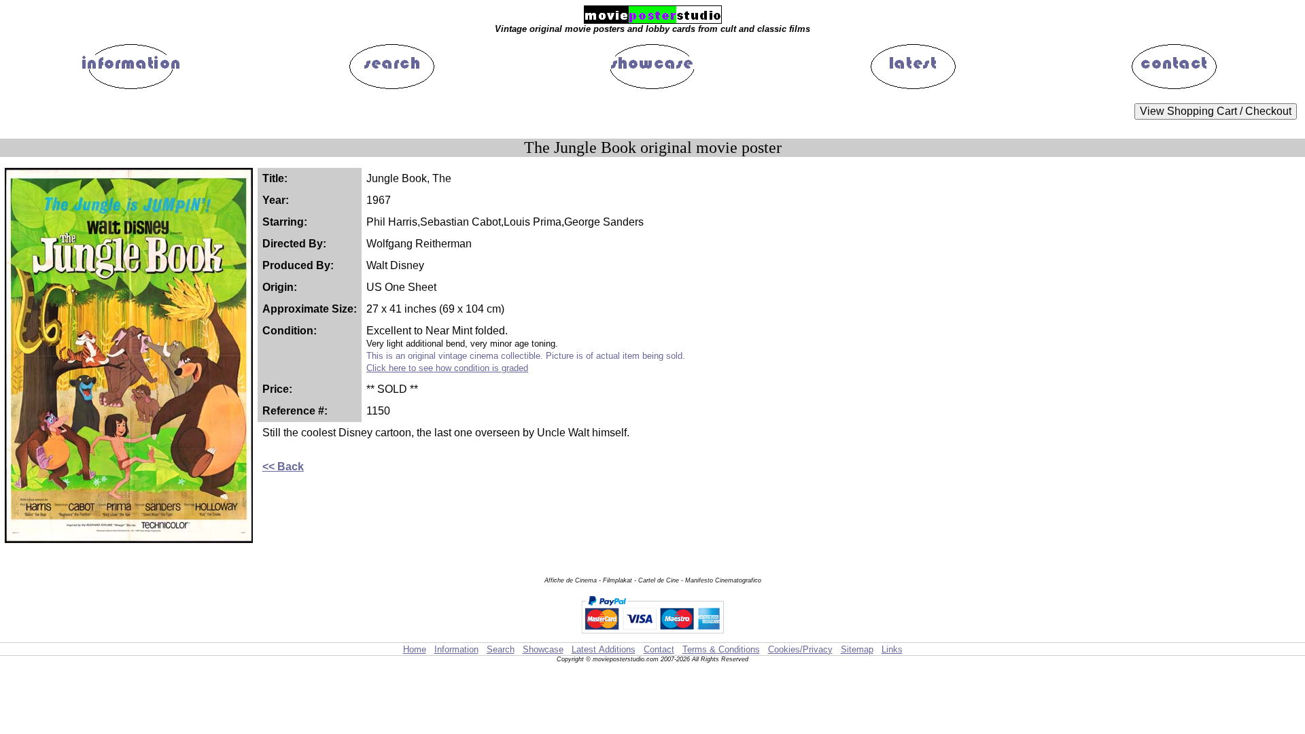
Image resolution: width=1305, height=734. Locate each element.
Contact (659, 649)
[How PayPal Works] (652, 636)
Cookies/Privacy (800, 649)
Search (501, 649)
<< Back (283, 466)
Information (456, 649)
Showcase (543, 649)
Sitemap (857, 649)
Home (414, 649)
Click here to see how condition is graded (447, 368)
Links (892, 649)
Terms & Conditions (721, 649)
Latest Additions (604, 649)
